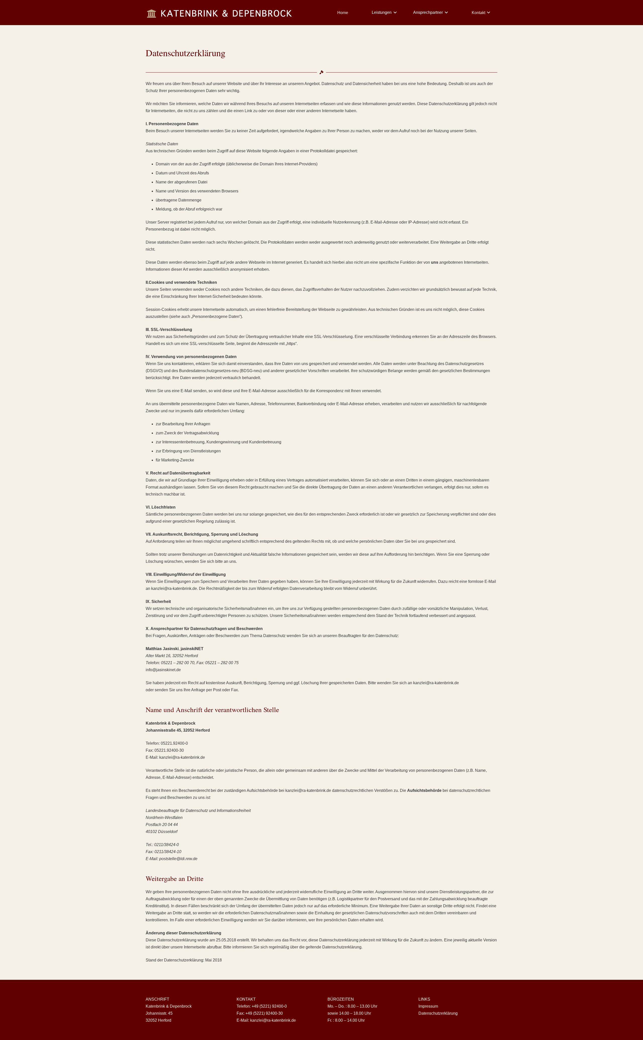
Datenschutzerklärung (438, 1013)
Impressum (428, 1006)
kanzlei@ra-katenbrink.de (273, 1020)
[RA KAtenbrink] (220, 12)
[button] (394, 12)
